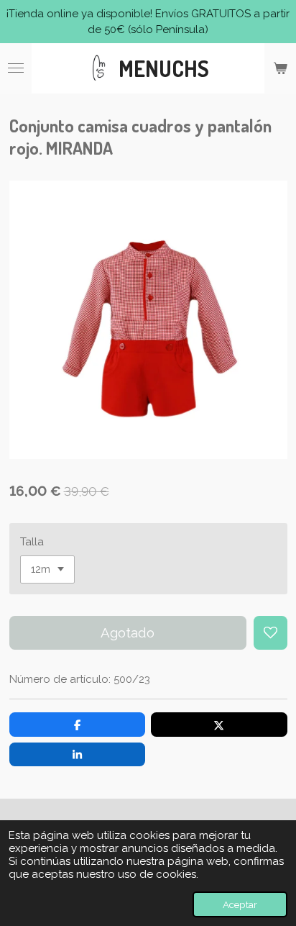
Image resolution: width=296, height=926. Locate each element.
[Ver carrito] (280, 68)
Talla (32, 541)
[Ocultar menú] (16, 68)
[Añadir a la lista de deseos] (270, 633)
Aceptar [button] (240, 904)
